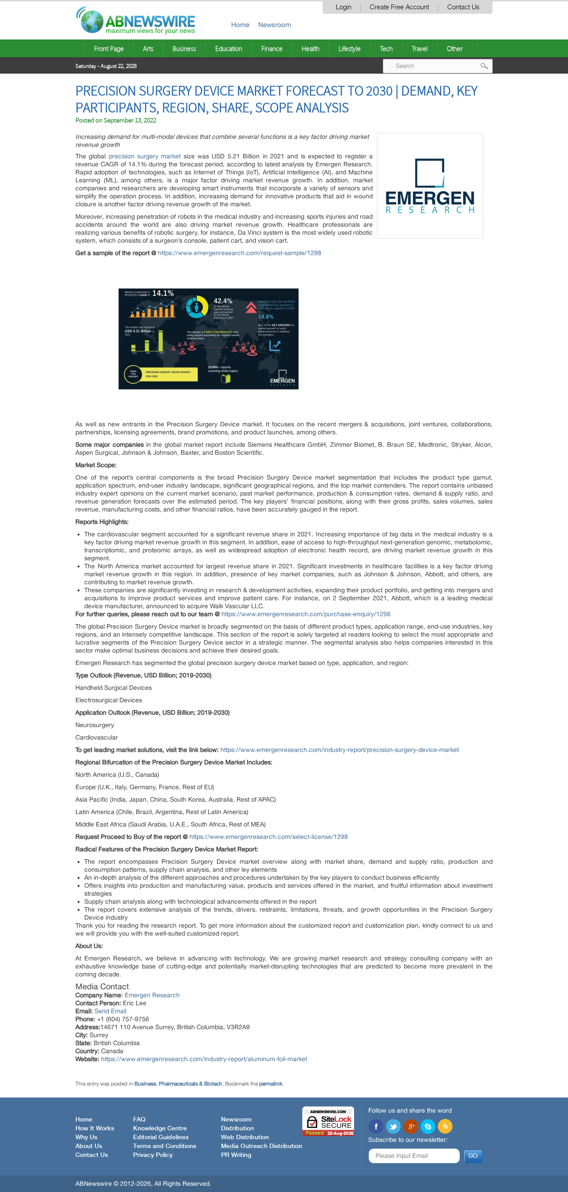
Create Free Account (399, 7)
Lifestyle (350, 48)
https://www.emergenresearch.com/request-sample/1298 (239, 252)
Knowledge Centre (160, 1128)
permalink (270, 1084)
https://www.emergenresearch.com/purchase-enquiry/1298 (305, 614)
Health (311, 48)
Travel (420, 48)
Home (240, 24)
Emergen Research (152, 995)
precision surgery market (145, 156)
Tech (386, 48)
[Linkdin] (410, 1127)
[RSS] (445, 1127)
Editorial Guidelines (161, 1137)
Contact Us (463, 7)
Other (455, 48)
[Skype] (427, 1127)
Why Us (86, 1137)
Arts (148, 48)
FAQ (139, 1120)
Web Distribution (245, 1137)
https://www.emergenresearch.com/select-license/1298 (268, 836)
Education (228, 48)
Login (343, 7)
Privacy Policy (153, 1155)
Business (184, 48)
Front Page (109, 48)
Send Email (110, 1011)
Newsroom (274, 24)
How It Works (94, 1128)
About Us (88, 1146)
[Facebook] (375, 1127)
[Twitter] (393, 1127)
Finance (272, 48)
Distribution (237, 1128)
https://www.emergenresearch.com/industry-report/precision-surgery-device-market (340, 749)
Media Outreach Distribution (261, 1146)
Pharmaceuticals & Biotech (190, 1084)
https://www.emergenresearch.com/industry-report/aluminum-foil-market (204, 1058)
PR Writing (236, 1155)
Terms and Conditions (164, 1146)
